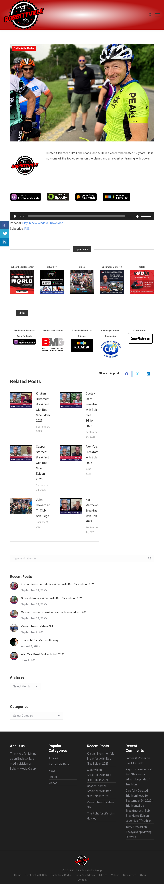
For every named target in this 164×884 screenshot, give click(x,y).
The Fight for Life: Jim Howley (39, 640)
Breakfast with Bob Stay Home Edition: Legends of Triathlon (139, 815)
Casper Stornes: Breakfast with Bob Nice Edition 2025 (42, 463)
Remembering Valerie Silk (37, 626)
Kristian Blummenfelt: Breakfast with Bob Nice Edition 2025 (44, 407)
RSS (27, 228)
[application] (82, 216)
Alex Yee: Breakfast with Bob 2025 (92, 455)
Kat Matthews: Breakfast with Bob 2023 (92, 510)
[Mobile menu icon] (157, 14)
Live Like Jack (134, 763)
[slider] (146, 216)
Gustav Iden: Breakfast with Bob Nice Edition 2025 (92, 410)
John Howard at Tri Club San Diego (43, 508)
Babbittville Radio (24, 48)
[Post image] (21, 400)
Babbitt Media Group (23, 768)
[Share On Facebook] (4, 225)
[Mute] (138, 216)
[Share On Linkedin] (4, 242)
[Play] (15, 216)
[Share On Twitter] (4, 233)
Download (56, 223)
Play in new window (35, 223)
